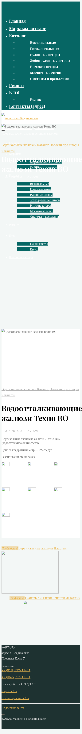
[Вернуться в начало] (3, 714)
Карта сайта (9, 691)
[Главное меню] (3, 130)
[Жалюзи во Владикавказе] (20, 118)
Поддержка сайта (13, 708)
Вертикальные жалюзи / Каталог (25, 145)
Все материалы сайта (15, 698)
